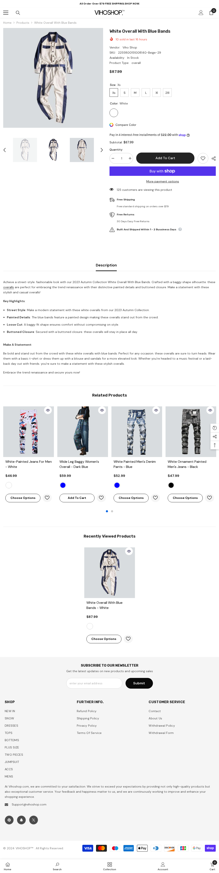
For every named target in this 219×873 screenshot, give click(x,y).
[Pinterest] (9, 820)
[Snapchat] (21, 820)
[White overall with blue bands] (109, 572)
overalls (8, 287)
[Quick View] (48, 410)
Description (106, 265)
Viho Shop (130, 47)
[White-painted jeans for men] (28, 431)
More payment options (162, 181)
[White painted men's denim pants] (136, 431)
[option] (53, 78)
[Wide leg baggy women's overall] (82, 431)
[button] (4, 150)
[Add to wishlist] (203, 158)
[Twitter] (33, 820)
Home (7, 23)
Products (22, 23)
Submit (139, 683)
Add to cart (165, 158)
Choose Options (23, 498)
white (9, 485)
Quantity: (116, 149)
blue (117, 485)
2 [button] (112, 511)
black (171, 485)
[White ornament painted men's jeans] (191, 431)
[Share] (212, 158)
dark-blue (63, 485)
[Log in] (201, 12)
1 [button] (107, 511)
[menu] (5, 12)
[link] (57, 866)
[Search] (18, 12)
